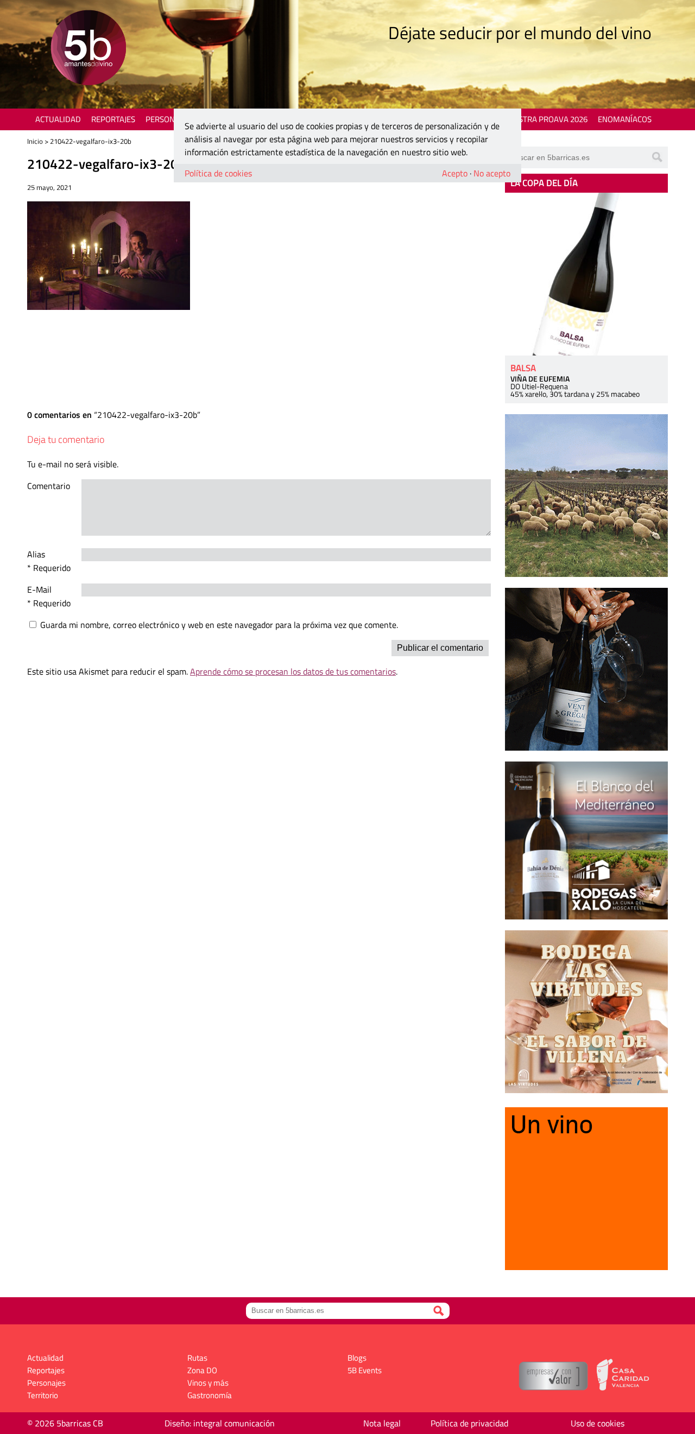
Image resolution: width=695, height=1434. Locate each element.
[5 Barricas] (88, 49)
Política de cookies (218, 173)
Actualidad (58, 119)
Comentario (48, 485)
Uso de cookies (597, 1423)
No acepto (491, 173)
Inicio (35, 141)
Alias (36, 554)
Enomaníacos (625, 119)
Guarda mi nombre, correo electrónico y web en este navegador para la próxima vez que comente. (219, 624)
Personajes (168, 119)
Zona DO (202, 1370)
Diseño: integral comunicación (220, 1423)
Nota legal (382, 1423)
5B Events (365, 1370)
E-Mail (39, 589)
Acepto (454, 173)
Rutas (197, 1357)
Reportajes (113, 119)
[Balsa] (586, 274)
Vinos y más (208, 1382)
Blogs (357, 1357)
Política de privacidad (469, 1423)
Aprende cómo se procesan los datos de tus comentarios (293, 671)
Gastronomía (209, 1395)
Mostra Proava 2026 (546, 119)
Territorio (42, 1395)
